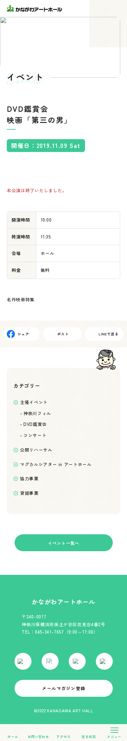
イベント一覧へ (63, 542)
